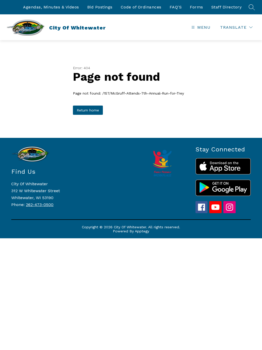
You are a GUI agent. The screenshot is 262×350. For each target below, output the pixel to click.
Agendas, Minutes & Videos (51, 7)
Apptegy (142, 231)
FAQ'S (176, 7)
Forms (196, 7)
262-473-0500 (39, 204)
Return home (88, 110)
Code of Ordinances (141, 7)
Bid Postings (100, 7)
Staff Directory (226, 7)
